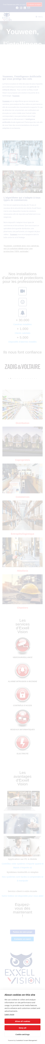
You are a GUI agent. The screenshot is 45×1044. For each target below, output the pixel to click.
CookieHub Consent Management (26, 1040)
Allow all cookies (22, 1021)
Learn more (9, 1014)
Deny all (22, 1028)
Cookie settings (22, 1034)
